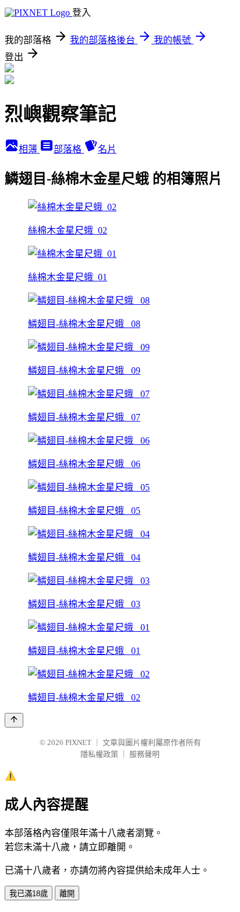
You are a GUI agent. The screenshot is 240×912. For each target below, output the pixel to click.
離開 (67, 893)
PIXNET (78, 742)
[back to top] (14, 720)
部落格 (69, 149)
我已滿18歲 (28, 893)
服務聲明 (144, 754)
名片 (107, 149)
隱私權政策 (99, 754)
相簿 (29, 149)
